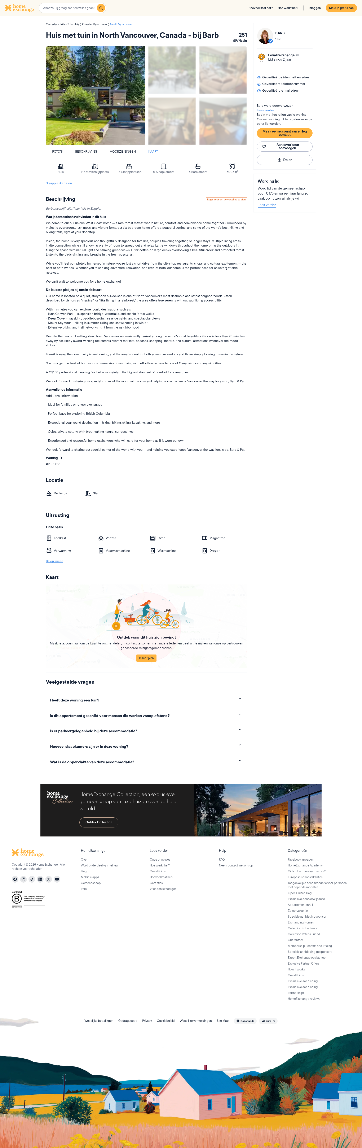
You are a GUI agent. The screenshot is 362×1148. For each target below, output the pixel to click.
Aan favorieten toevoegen (288, 146)
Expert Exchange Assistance (307, 957)
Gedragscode (127, 1020)
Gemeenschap (91, 883)
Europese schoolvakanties (305, 877)
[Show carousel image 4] (223, 121)
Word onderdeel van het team (100, 865)
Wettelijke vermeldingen (196, 1020)
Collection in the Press (302, 928)
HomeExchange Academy (305, 865)
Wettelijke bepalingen (98, 1020)
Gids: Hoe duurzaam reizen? (307, 871)
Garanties (156, 883)
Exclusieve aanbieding (303, 981)
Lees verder (265, 110)
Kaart (153, 151)
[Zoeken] (101, 8)
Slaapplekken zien (59, 183)
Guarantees (296, 940)
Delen (287, 160)
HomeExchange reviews (304, 998)
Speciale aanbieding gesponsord (310, 951)
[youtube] (57, 879)
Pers (84, 889)
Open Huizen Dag (300, 893)
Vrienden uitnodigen (163, 889)
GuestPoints (158, 871)
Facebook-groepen (301, 859)
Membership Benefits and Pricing (310, 946)
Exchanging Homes (301, 922)
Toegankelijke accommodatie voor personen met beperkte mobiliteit (317, 885)
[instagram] (23, 879)
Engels (95, 208)
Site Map (223, 1020)
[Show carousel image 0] (95, 95)
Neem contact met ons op (236, 865)
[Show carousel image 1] (172, 70)
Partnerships (296, 993)
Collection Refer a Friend (304, 934)
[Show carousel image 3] (172, 121)
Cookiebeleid (166, 1020)
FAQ (222, 859)
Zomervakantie (298, 910)
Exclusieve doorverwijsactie (306, 899)
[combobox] (72, 8)
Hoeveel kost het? (260, 8)
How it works (296, 969)
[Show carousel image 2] (223, 70)
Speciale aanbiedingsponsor (307, 916)
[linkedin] (40, 879)
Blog (84, 871)
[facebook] (15, 879)
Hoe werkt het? (288, 8)
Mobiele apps (90, 877)
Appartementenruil (300, 904)
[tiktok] (31, 879)
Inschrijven (146, 658)
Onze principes (160, 859)
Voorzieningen (123, 151)
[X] (48, 879)
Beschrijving (86, 151)
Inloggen (315, 8)
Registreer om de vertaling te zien (226, 199)
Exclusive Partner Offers (303, 963)
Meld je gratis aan (341, 8)
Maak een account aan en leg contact (284, 133)
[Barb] (265, 35)
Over (84, 859)
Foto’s (57, 151)
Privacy (147, 1020)
